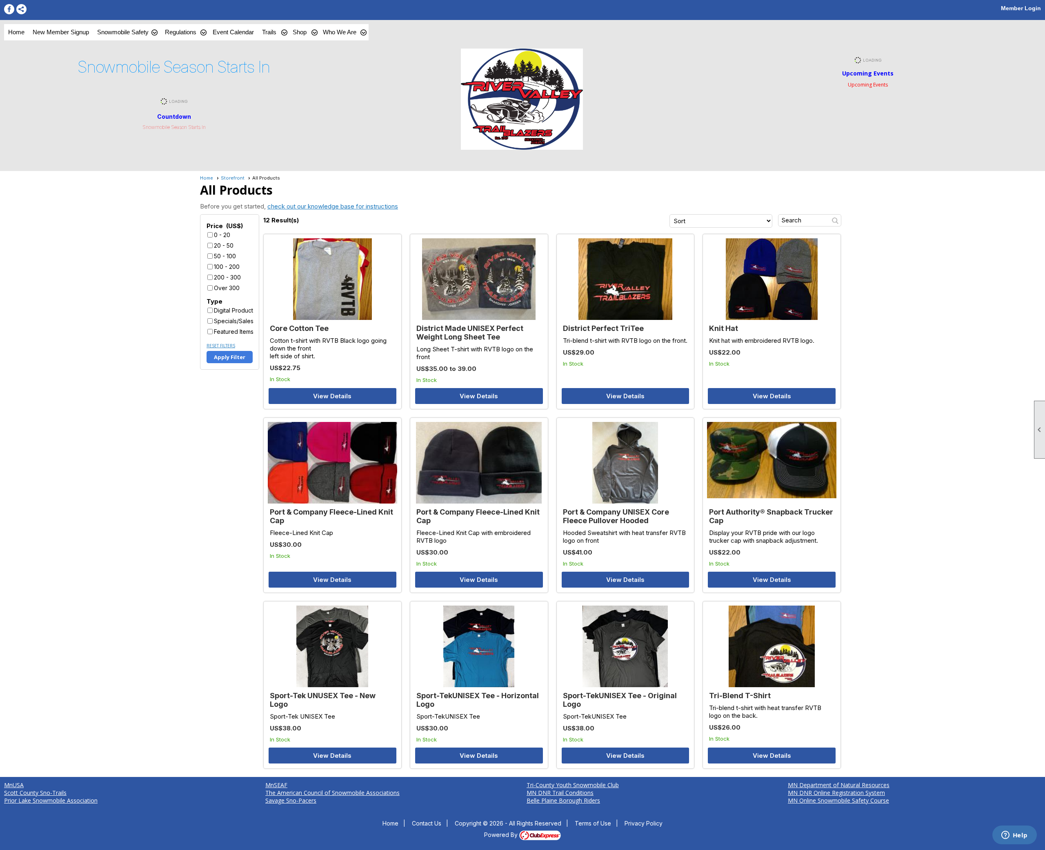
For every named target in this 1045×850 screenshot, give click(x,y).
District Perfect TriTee (603, 328)
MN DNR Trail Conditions (560, 793)
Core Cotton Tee (299, 328)
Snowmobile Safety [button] (123, 32)
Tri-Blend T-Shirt (740, 695)
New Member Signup (61, 32)
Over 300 (227, 287)
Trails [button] (269, 32)
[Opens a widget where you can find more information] (1014, 836)
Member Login (1021, 8)
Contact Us (426, 823)
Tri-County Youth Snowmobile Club (573, 785)
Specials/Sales (233, 320)
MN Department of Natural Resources (838, 785)
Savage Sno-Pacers (290, 800)
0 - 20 (222, 234)
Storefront (233, 178)
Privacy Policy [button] (644, 823)
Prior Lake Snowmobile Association (51, 800)
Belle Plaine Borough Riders (563, 800)
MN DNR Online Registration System (836, 793)
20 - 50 (223, 245)
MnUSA (14, 785)
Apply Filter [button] (229, 357)
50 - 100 (225, 256)
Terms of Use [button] (593, 823)
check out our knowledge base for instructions (332, 206)
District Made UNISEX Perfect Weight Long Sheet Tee (469, 332)
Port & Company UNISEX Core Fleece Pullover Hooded (616, 516)
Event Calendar (233, 32)
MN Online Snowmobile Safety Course (838, 800)
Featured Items (233, 331)
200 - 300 (227, 277)
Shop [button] (300, 32)
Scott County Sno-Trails (35, 793)
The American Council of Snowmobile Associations (332, 793)
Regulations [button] (180, 32)
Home (16, 32)
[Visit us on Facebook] (9, 9)
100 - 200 (227, 266)
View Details (332, 396)
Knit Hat (723, 328)
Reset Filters (221, 345)
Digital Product (233, 310)
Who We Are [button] (339, 32)
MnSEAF (276, 785)
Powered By (501, 834)
